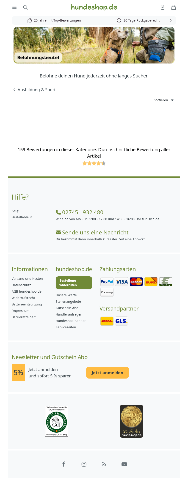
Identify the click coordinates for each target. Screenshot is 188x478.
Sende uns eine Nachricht (95, 232)
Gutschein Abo (67, 308)
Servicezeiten (66, 327)
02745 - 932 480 (82, 212)
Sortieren (161, 100)
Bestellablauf (22, 217)
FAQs (15, 211)
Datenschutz (21, 285)
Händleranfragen (69, 314)
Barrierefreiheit (24, 317)
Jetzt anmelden (107, 372)
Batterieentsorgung (27, 304)
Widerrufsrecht (23, 298)
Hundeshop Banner (71, 321)
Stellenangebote (68, 301)
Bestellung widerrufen (68, 282)
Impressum (20, 310)
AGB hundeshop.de (26, 291)
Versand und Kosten (27, 278)
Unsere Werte (66, 295)
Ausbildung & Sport (37, 89)
